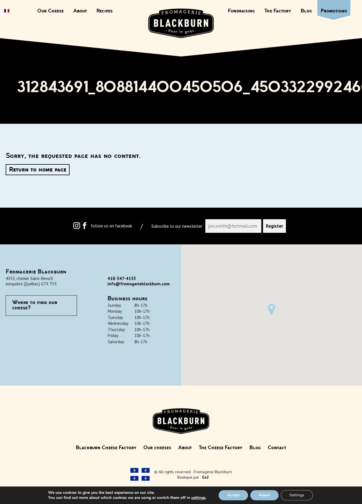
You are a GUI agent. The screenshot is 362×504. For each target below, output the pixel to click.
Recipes (104, 11)
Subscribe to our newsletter (176, 226)
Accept (233, 495)
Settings (296, 495)
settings (198, 497)
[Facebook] (84, 227)
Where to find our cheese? (34, 305)
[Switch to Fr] (6, 11)
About (80, 11)
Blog (306, 11)
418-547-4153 (121, 278)
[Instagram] (76, 227)
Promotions (334, 11)
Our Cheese (50, 11)
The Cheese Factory (220, 448)
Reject (264, 495)
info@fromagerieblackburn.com (138, 283)
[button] (271, 309)
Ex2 (205, 477)
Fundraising (241, 11)
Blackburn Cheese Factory (106, 448)
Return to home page (37, 170)
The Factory (277, 11)
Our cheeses (157, 448)
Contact (277, 448)
